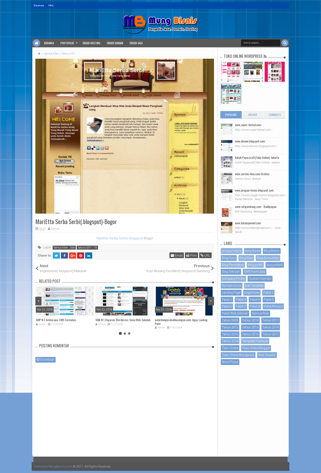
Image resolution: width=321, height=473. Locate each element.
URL (207, 255)
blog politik (255, 265)
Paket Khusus (273, 306)
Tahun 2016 (250, 334)
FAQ (51, 5)
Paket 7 (241, 306)
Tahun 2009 (230, 320)
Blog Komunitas (268, 258)
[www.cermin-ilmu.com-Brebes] (226, 178)
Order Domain (115, 43)
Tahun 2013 (250, 327)
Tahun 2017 (270, 334)
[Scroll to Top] (315, 465)
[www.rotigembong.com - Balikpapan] (226, 211)
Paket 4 (255, 299)
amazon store (231, 251)
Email (178, 255)
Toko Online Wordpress (238, 355)
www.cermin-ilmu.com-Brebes (252, 173)
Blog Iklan (246, 258)
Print (193, 255)
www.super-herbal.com (248, 124)
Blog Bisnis (272, 251)
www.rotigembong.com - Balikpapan (255, 206)
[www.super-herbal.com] (226, 129)
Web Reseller (267, 355)
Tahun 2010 (250, 320)
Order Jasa (136, 43)
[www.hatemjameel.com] (226, 227)
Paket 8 (255, 306)
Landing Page (231, 292)
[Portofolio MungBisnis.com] (36, 43)
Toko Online (230, 348)
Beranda (39, 5)
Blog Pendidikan (233, 265)
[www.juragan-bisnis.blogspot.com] (226, 195)
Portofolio (67, 43)
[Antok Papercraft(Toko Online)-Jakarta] (226, 162)
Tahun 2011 (85, 247)
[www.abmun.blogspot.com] (226, 145)
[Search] (284, 42)
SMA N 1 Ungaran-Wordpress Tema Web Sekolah (122, 319)
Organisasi (251, 292)
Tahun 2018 (230, 341)
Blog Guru (229, 258)
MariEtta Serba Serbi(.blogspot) (120, 238)
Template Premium (255, 341)
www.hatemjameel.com (248, 223)
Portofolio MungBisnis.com (53, 466)
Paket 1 (268, 292)
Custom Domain (260, 278)
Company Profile (233, 278)
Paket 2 (227, 299)
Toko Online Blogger (256, 348)
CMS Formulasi (254, 271)
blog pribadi (275, 265)
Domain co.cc (231, 285)
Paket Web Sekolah (235, 313)
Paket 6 (227, 306)
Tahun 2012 (230, 327)
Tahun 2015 (230, 334)
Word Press (230, 362)
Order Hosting (91, 43)
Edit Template (254, 285)
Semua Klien (61, 247)
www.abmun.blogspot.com (250, 141)
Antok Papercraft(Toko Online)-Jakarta (257, 157)
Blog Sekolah (231, 271)
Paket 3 (241, 299)
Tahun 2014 (270, 327)
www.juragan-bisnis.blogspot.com (254, 190)
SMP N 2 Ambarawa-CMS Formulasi (56, 319)
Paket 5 (269, 299)
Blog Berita (252, 251)
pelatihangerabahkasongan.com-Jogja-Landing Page (181, 321)
